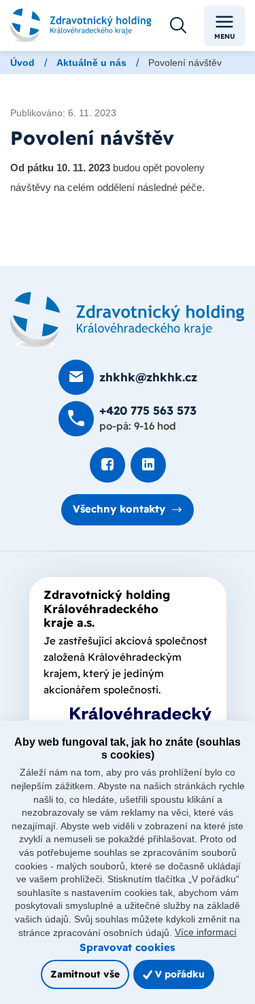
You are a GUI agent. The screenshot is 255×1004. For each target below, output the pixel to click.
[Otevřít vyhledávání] (178, 25)
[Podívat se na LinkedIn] (148, 465)
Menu (224, 36)
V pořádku (178, 974)
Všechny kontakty (119, 508)
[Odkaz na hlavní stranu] (81, 25)
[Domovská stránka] (127, 320)
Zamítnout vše (85, 974)
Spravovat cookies (127, 947)
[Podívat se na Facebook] (107, 465)
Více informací (206, 932)
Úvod (22, 62)
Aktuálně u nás (91, 62)
